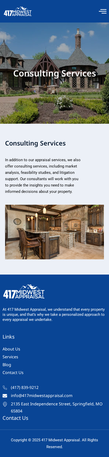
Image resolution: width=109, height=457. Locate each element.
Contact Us (13, 372)
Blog (7, 364)
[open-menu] (102, 11)
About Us (11, 349)
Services (10, 357)
